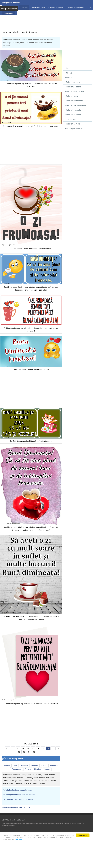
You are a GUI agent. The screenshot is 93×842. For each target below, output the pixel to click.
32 (34, 751)
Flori (15, 765)
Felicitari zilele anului (74, 100)
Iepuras (47, 769)
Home (68, 68)
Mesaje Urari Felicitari (11, 2)
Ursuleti (37, 769)
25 (43, 748)
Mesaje (7, 765)
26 (48, 748)
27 (53, 748)
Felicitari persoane (73, 86)
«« (7, 748)
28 (58, 748)
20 (18, 748)
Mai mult (18, 839)
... (88, 7)
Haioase (34, 765)
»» (44, 751)
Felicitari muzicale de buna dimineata (18, 799)
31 (29, 751)
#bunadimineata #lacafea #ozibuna (16, 807)
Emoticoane (16, 769)
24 (38, 748)
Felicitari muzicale (73, 110)
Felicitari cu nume (73, 82)
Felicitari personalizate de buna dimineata (20, 794)
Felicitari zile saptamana (76, 105)
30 (24, 751)
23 (33, 748)
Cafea (44, 765)
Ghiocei (28, 769)
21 (23, 748)
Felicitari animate (73, 123)
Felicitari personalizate (75, 91)
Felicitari (69, 77)
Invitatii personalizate (74, 128)
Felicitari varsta (72, 96)
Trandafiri (24, 765)
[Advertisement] (46, 20)
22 (28, 748)
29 (19, 751)
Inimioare (54, 765)
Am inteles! (82, 835)
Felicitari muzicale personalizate (73, 116)
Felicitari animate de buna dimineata (17, 790)
